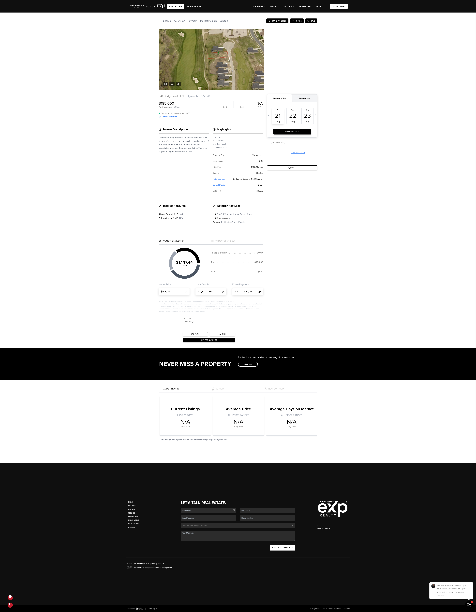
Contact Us (175, 6)
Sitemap (347, 609)
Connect (132, 527)
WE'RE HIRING (339, 6)
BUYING (273, 6)
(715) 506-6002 (323, 528)
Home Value (133, 520)
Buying (131, 509)
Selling (131, 513)
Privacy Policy (314, 609)
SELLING (288, 6)
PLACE (161, 564)
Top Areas (258, 6)
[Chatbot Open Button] (469, 605)
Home (130, 502)
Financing (133, 517)
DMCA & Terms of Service (332, 609)
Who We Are (133, 524)
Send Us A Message (282, 548)
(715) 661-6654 (193, 6)
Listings (132, 506)
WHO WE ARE (305, 6)
